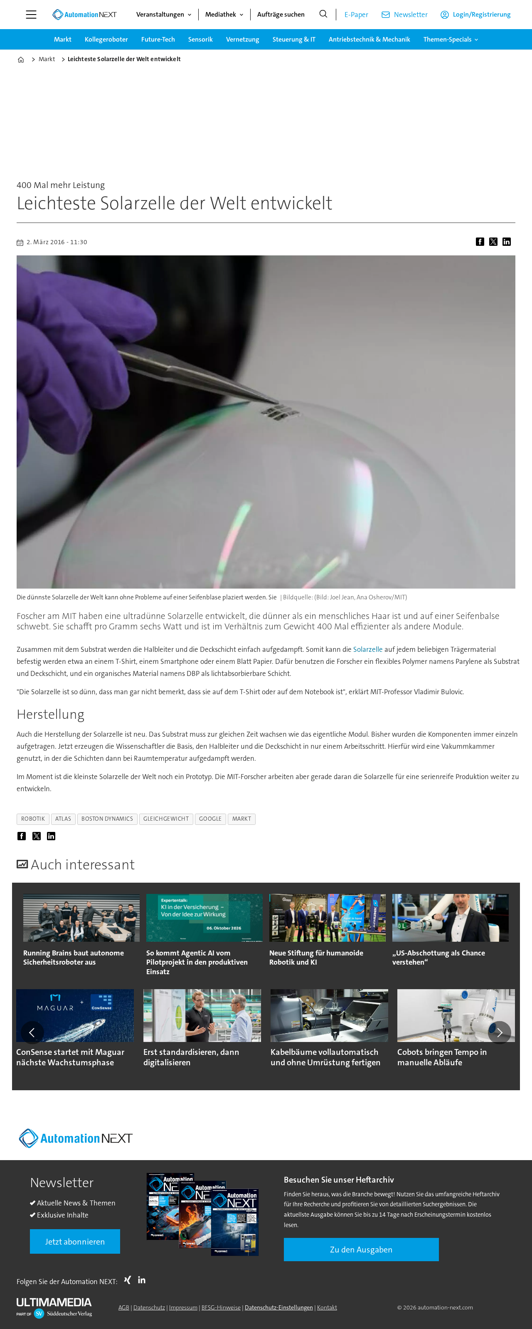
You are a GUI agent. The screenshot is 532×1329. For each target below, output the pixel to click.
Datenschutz (149, 1307)
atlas (63, 818)
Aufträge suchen (281, 14)
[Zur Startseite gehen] (84, 14)
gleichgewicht (166, 818)
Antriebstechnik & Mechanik (369, 39)
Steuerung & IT (294, 39)
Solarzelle (368, 649)
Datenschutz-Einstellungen (279, 1307)
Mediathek (220, 14)
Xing (129, 1280)
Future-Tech (158, 39)
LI (144, 1280)
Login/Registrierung (482, 14)
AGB (123, 1307)
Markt (62, 39)
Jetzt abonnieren (75, 1241)
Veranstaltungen (160, 14)
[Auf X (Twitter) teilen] (495, 242)
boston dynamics (107, 818)
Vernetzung (242, 39)
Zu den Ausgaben (361, 1249)
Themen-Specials (448, 39)
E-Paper (356, 14)
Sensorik (200, 39)
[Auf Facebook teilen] (481, 242)
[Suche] (323, 14)
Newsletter (411, 14)
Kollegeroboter (106, 39)
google (210, 818)
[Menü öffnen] (31, 14)
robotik (33, 818)
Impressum (183, 1307)
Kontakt (327, 1307)
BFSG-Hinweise (221, 1307)
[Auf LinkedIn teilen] (508, 242)
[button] (32, 1032)
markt (241, 818)
